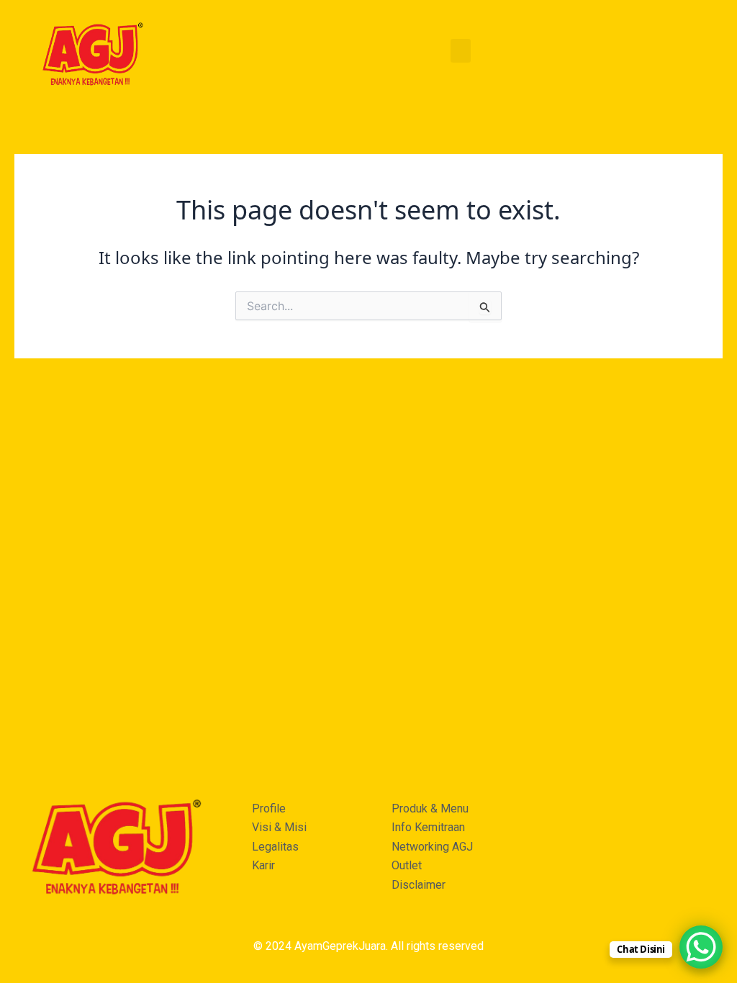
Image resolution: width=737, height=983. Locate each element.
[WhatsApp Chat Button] (701, 947)
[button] (461, 51)
